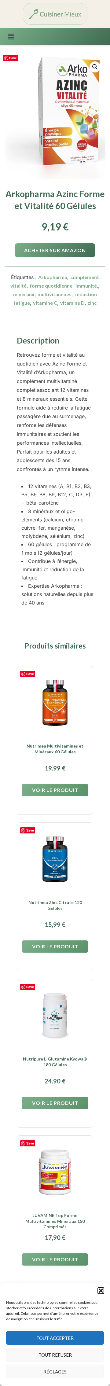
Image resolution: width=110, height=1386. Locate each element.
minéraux (24, 294)
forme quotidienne (51, 286)
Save (13, 58)
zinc (92, 303)
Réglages (55, 1371)
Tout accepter (55, 1338)
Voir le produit (55, 790)
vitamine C (45, 303)
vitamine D (72, 303)
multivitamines (55, 294)
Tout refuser (55, 1355)
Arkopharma (52, 277)
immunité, (86, 286)
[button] (101, 1291)
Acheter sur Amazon (55, 250)
